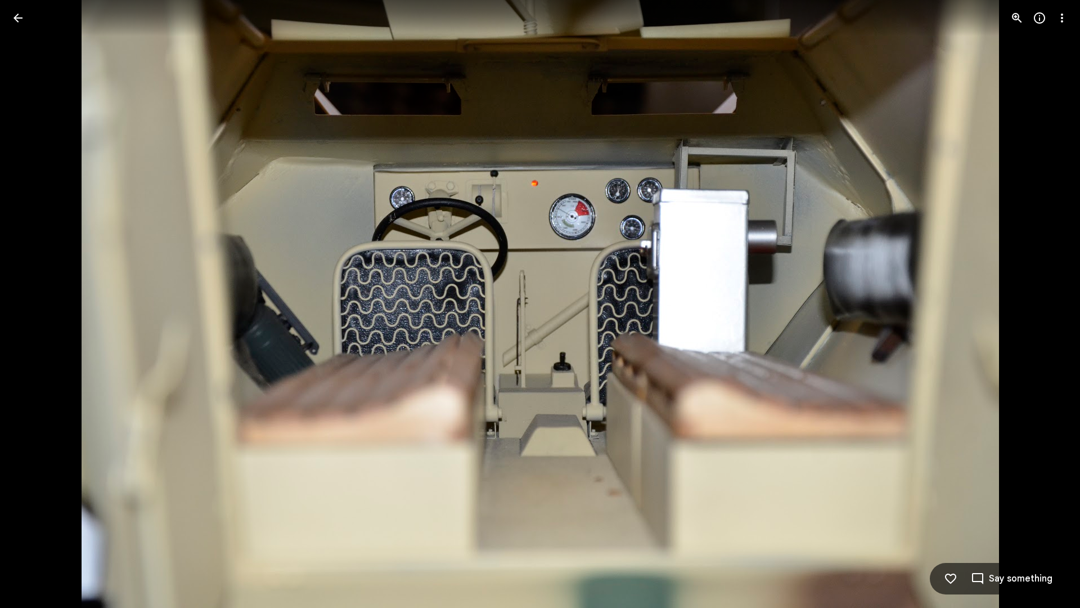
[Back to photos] (18, 18)
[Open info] (1039, 18)
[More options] (1062, 18)
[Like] (950, 578)
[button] (31, 304)
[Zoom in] (1017, 18)
